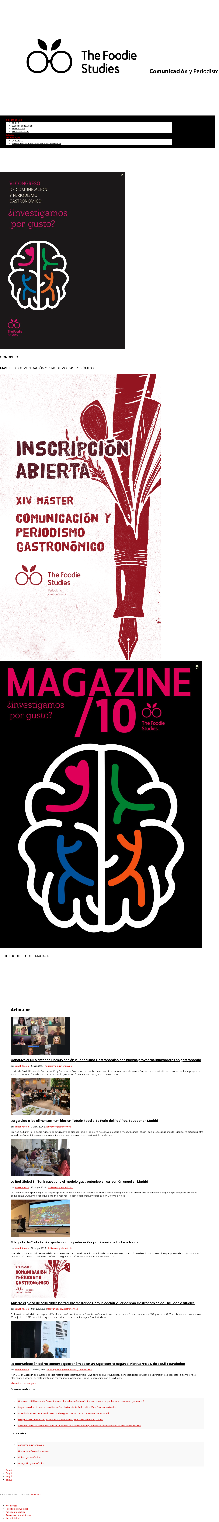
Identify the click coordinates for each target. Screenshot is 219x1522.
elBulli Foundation (22, 126)
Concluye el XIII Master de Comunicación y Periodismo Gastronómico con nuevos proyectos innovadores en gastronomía (106, 1060)
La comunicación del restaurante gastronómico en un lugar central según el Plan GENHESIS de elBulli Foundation (98, 1364)
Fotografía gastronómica (31, 1463)
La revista (17, 141)
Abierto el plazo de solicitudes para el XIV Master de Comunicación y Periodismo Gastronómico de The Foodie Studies (103, 1303)
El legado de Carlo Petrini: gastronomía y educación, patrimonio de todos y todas (74, 1242)
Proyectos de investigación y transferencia (36, 143)
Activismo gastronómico (58, 1126)
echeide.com (37, 1494)
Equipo (15, 123)
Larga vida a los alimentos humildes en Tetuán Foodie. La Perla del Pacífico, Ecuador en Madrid (84, 1121)
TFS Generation (20, 131)
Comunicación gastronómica (62, 1308)
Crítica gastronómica (29, 1457)
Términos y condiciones (18, 1515)
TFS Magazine (13, 138)
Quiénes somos (14, 120)
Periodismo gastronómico (58, 1066)
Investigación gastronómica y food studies (69, 1369)
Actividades (18, 128)
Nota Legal (11, 1505)
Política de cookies (15, 1512)
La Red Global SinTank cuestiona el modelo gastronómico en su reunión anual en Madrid (79, 1181)
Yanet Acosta (22, 1066)
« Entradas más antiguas (23, 1383)
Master (10, 134)
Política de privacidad (17, 1508)
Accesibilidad (13, 1518)
